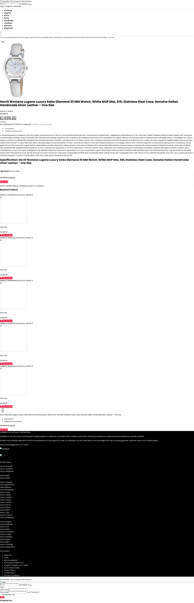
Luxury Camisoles (7, 532)
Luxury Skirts (5, 507)
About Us (7, 555)
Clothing (8, 10)
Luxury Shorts (5, 505)
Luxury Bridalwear (7, 490)
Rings (12, 37)
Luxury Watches (6, 466)
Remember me (8, 595)
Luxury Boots (5, 475)
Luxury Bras (4, 527)
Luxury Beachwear (7, 485)
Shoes (6, 15)
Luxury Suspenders (7, 547)
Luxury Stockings (6, 544)
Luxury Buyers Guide (12, 568)
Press (6, 558)
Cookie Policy (9, 573)
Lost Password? (33, 592)
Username (4, 589)
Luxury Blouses (5, 487)
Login (2, 597)
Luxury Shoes (5, 478)
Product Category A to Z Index (16, 565)
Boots (6, 18)
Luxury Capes (5, 495)
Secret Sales (14, 171)
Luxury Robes (5, 539)
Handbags (8, 20)
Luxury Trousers (6, 515)
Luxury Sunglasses (7, 517)
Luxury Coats (5, 492)
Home (2, 37)
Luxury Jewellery (6, 469)
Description (9, 128)
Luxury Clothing (6, 482)
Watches (8, 25)
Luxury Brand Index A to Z (14, 563)
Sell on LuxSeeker (11, 560)
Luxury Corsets (6, 534)
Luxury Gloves (5, 500)
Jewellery (8, 23)
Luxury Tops (4, 512)
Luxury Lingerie (5, 521)
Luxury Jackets (6, 502)
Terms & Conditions (12, 575)
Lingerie (7, 13)
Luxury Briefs (5, 529)
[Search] (30, 4)
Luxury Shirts (5, 510)
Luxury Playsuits (6, 537)
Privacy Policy (9, 570)
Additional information (13, 131)
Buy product (7, 235)
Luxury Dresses (6, 497)
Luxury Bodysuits (6, 524)
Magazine (8, 28)
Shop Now (4, 182)
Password (4, 592)
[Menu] (1, 32)
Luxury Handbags (6, 471)
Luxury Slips (4, 542)
